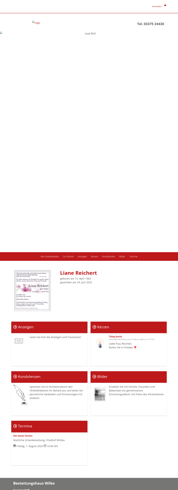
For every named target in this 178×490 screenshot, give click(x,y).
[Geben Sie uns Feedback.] (165, 6)
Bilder (122, 256)
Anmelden (157, 6)
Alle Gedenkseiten (50, 256)
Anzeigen (82, 256)
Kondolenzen (108, 256)
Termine (133, 256)
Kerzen (94, 256)
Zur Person (68, 256)
